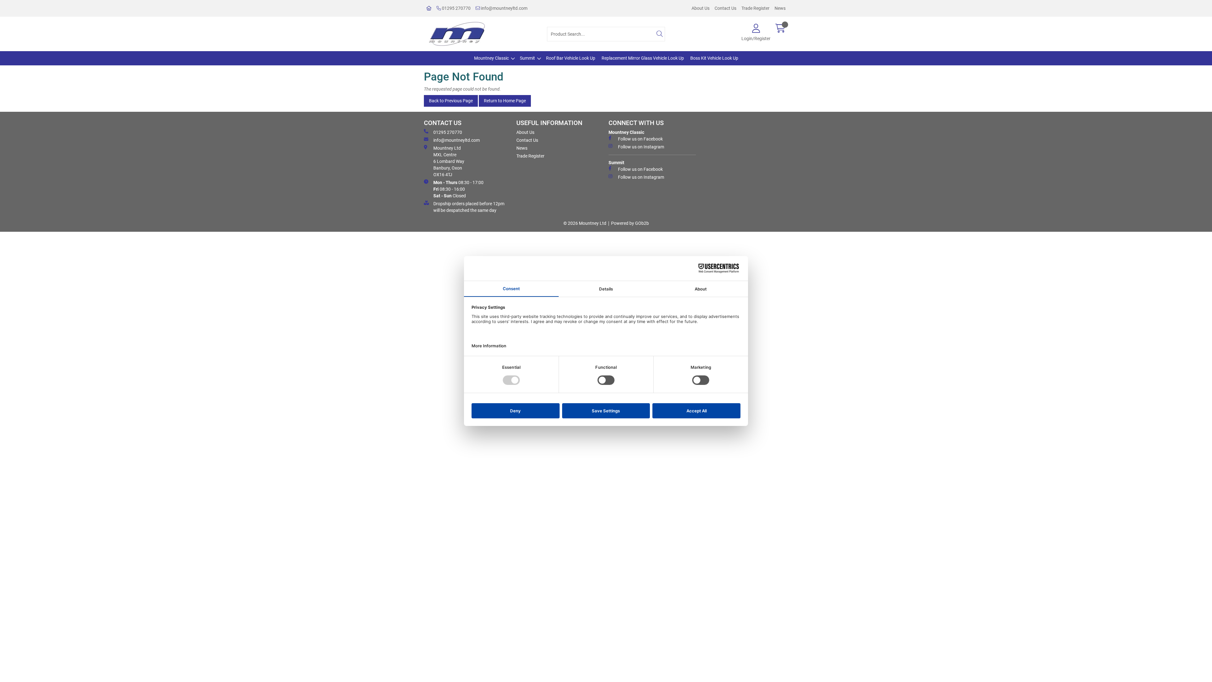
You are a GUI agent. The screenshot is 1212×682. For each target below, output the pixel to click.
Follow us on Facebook (640, 138)
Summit (527, 58)
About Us (701, 8)
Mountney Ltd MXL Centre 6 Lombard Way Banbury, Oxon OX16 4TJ (448, 161)
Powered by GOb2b (630, 223)
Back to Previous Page (451, 100)
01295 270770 (456, 8)
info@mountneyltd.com (503, 8)
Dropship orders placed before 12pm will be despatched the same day (468, 207)
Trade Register (755, 8)
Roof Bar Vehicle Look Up (570, 58)
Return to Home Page (505, 100)
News (780, 8)
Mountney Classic (491, 58)
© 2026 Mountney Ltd (584, 223)
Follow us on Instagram (641, 146)
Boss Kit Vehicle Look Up (714, 58)
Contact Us (725, 8)
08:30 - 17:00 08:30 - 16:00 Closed (458, 189)
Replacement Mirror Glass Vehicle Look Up (643, 58)
